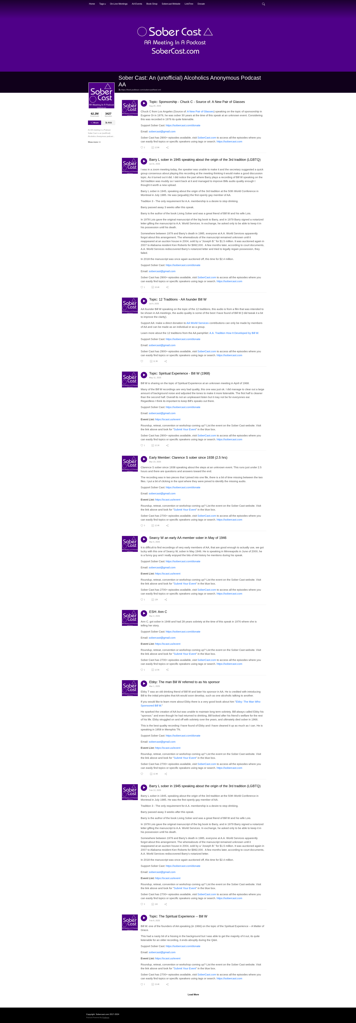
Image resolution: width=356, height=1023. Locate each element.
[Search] (263, 4)
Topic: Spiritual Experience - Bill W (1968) (179, 373)
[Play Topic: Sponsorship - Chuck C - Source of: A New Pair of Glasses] (144, 103)
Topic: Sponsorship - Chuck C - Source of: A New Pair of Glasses (197, 102)
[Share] (167, 147)
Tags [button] (101, 4)
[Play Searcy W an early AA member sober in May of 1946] (144, 539)
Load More (193, 994)
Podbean (105, 1018)
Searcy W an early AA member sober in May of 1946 (187, 538)
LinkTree (189, 4)
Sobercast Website (171, 4)
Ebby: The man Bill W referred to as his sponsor (184, 682)
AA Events (137, 4)
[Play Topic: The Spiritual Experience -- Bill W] (144, 918)
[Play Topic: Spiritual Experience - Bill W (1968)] (144, 375)
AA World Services (197, 323)
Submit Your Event (185, 429)
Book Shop (151, 4)
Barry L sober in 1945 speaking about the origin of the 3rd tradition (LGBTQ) (205, 159)
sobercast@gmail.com (162, 131)
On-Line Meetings (119, 4)
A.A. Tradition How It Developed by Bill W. (234, 333)
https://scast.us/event (167, 419)
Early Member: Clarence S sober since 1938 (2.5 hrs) (188, 457)
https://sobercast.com (229, 141)
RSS (110, 123)
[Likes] (142, 361)
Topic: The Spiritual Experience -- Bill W (178, 916)
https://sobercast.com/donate (183, 125)
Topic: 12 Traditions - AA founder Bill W (178, 299)
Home (92, 4)
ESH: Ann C (158, 612)
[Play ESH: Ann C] (144, 613)
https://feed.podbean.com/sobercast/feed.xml (141, 90)
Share (96, 123)
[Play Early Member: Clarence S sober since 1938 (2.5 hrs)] (144, 459)
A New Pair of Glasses (200, 111)
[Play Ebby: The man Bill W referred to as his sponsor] (144, 683)
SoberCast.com (206, 137)
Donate (201, 4)
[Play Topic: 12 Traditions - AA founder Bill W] (144, 301)
